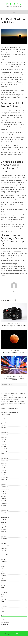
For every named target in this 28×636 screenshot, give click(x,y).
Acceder (3, 619)
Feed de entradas (5, 622)
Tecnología (4, 606)
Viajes (2, 611)
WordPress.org (4, 624)
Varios (2, 608)
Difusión (14, 4)
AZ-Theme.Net (19, 634)
